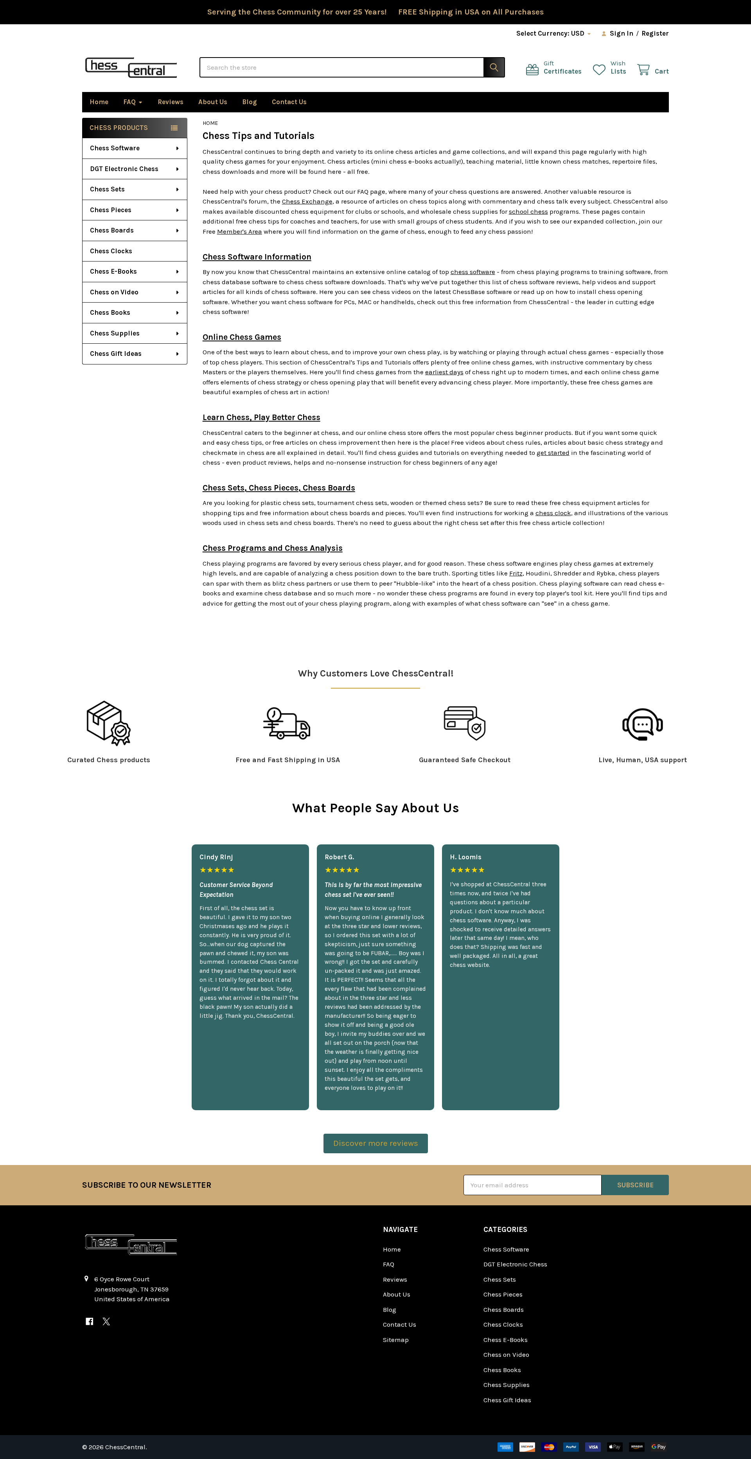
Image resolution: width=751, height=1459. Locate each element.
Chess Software (115, 148)
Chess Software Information (257, 257)
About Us (212, 102)
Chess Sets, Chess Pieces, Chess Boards (279, 487)
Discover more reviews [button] (375, 1143)
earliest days (444, 372)
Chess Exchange (307, 201)
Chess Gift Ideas (116, 353)
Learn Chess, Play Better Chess (261, 417)
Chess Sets (107, 189)
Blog (249, 102)
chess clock (553, 513)
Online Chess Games (242, 337)
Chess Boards (112, 230)
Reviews (170, 102)
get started (553, 452)
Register (655, 33)
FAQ (129, 102)
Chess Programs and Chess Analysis (273, 548)
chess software (473, 272)
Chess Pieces (110, 210)
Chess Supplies (115, 333)
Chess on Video (114, 292)
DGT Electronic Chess (124, 169)
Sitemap (396, 1340)
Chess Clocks (111, 251)
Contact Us (289, 102)
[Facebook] (89, 1321)
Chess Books (110, 312)
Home (99, 102)
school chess (528, 211)
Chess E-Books (113, 271)
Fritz (516, 573)
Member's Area (239, 231)
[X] (106, 1321)
